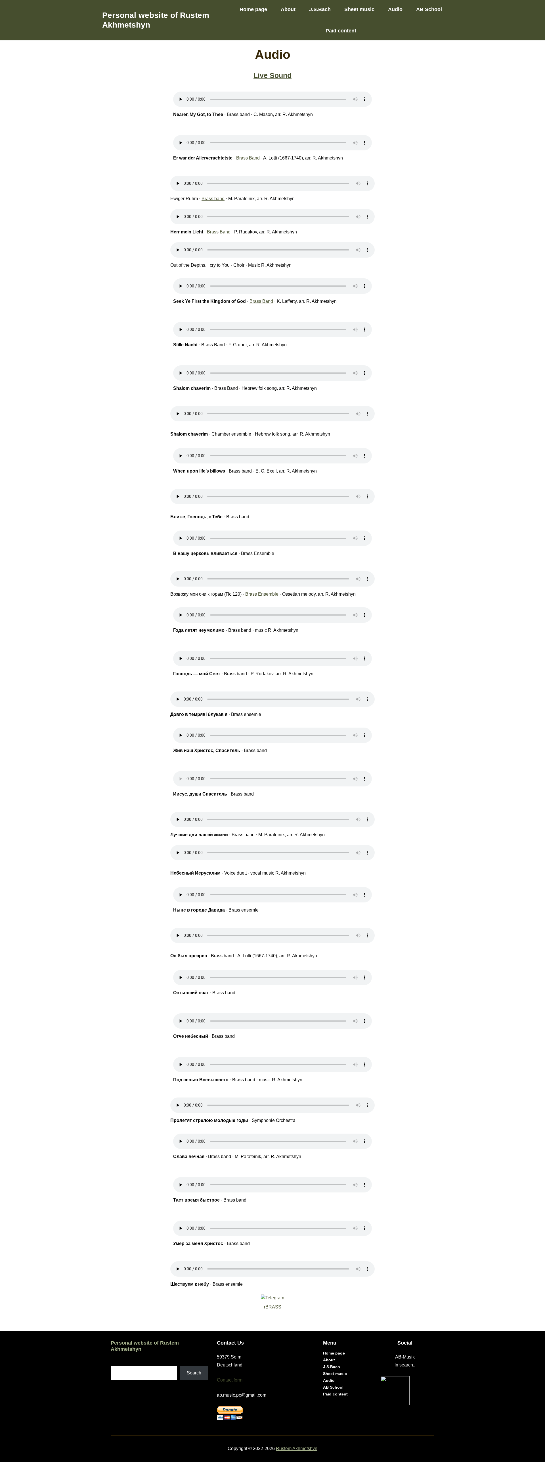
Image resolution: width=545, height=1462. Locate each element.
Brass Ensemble (261, 594)
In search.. (405, 1364)
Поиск (117, 1362)
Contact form (229, 1380)
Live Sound (272, 75)
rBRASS (272, 1306)
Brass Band (218, 231)
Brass (242, 158)
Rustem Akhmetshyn (296, 1448)
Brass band (213, 198)
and (256, 158)
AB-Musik (405, 1357)
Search (194, 1372)
